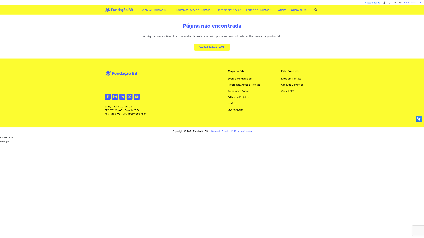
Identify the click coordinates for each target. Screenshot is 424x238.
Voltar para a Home (212, 47)
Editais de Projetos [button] (257, 9)
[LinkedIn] (122, 96)
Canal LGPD (287, 91)
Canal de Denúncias (292, 84)
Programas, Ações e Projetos (244, 84)
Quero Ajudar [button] (299, 9)
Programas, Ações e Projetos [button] (192, 9)
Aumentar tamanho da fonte (395, 2)
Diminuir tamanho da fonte (400, 2)
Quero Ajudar (235, 109)
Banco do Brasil (219, 131)
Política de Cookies (241, 131)
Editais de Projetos (238, 97)
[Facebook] (108, 96)
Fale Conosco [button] (411, 2)
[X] (129, 96)
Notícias (281, 9)
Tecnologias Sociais (229, 9)
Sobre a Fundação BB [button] (154, 9)
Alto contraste (384, 2)
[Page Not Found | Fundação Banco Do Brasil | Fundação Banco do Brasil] (119, 10)
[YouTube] (137, 96)
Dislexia (389, 2)
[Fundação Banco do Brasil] (315, 9)
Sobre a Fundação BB (240, 78)
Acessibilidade (372, 2)
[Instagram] (115, 96)
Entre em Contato (291, 78)
